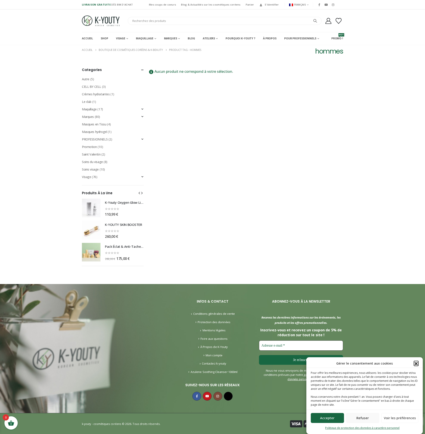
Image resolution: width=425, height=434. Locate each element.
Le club (86, 102)
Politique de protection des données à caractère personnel (362, 428)
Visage (120, 38)
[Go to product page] (91, 208)
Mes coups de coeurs (162, 4)
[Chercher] (315, 21)
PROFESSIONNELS (95, 139)
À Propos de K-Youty (214, 347)
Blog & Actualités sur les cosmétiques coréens (210, 4)
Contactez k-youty (214, 363)
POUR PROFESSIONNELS (300, 38)
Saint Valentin (91, 154)
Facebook (196, 396)
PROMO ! (337, 36)
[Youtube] (326, 5)
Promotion (89, 147)
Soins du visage (92, 162)
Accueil (87, 38)
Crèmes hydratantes (96, 94)
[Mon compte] (328, 21)
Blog (191, 38)
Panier (250, 4)
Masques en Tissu (94, 124)
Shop (104, 38)
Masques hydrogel (94, 132)
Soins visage (90, 169)
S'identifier (272, 4)
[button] (416, 363)
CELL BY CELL (91, 86)
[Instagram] (333, 5)
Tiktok (228, 396)
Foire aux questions (214, 339)
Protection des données (214, 322)
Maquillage (144, 38)
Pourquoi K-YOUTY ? (240, 38)
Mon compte (214, 355)
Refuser (362, 418)
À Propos (269, 38)
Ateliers (209, 38)
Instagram (217, 396)
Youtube (207, 396)
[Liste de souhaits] (338, 21)
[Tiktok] (340, 5)
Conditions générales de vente (214, 314)
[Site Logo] (101, 20)
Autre (85, 79)
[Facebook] (319, 5)
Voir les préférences (400, 418)
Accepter (327, 418)
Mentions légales (214, 330)
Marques (170, 38)
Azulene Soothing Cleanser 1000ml (214, 372)
